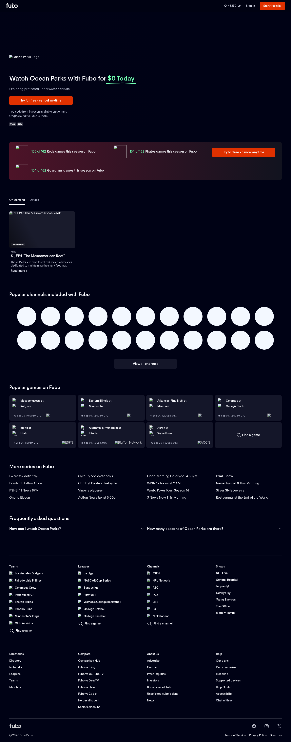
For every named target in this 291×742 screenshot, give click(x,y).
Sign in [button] (250, 5)
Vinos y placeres (90, 490)
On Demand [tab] (17, 199)
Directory (276, 735)
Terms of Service (235, 735)
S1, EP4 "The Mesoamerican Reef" (38, 256)
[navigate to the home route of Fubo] (12, 6)
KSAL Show (224, 476)
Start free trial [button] (272, 5)
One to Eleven (19, 497)
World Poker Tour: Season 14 (168, 490)
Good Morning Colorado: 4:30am (172, 476)
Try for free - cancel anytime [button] (41, 100)
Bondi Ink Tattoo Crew (25, 483)
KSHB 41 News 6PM (24, 490)
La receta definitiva (23, 476)
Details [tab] (34, 199)
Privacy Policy (258, 735)
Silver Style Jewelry (230, 490)
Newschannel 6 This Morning (237, 483)
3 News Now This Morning (166, 497)
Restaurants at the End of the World (242, 497)
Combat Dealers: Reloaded (98, 483)
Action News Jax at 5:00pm (98, 497)
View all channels (145, 364)
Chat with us (224, 700)
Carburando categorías (95, 476)
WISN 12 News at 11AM (164, 483)
